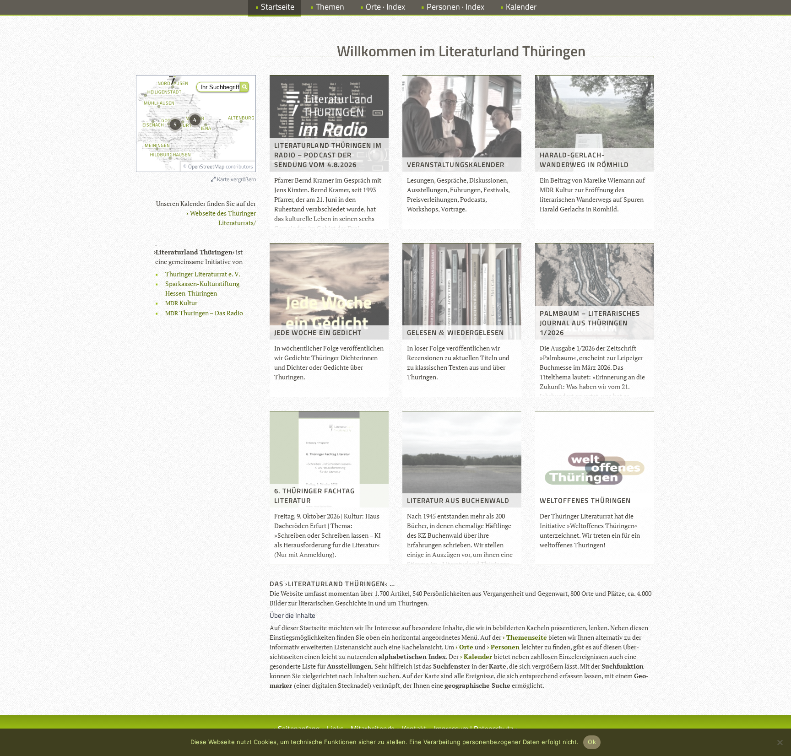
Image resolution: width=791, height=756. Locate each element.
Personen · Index (455, 6)
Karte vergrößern (236, 179)
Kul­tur (181, 302)
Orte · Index (385, 6)
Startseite (277, 6)
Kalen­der (478, 656)
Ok (592, 741)
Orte (466, 647)
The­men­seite (526, 637)
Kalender (521, 6)
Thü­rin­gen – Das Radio (204, 312)
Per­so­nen (505, 647)
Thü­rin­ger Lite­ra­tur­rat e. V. (202, 274)
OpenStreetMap (206, 166)
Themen (330, 6)
